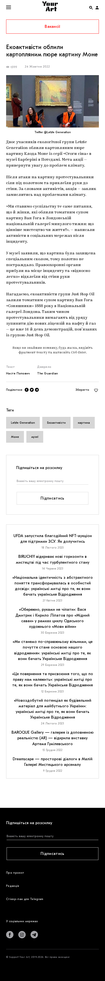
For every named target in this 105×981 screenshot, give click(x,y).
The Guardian (47, 373)
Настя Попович (18, 373)
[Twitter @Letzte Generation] (52, 101)
